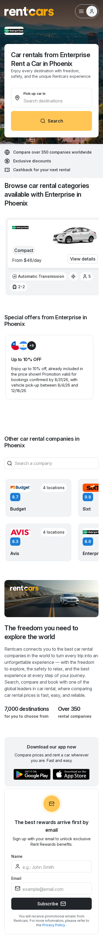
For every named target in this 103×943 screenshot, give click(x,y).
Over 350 (69, 709)
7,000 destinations (26, 709)
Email (16, 878)
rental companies (74, 716)
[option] (38, 276)
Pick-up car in (34, 93)
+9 (31, 345)
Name (17, 856)
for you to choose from (26, 716)
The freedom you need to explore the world (41, 632)
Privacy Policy (54, 925)
